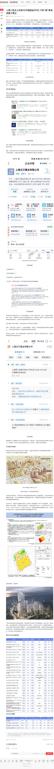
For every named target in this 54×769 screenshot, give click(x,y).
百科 (2, 18)
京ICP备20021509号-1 (27, 763)
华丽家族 (42, 53)
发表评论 (49, 753)
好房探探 (40, 2)
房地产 (12, 49)
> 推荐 (4, 6)
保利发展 (22, 47)
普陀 (25, 81)
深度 (2, 12)
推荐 (2, 9)
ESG (34, 2)
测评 (2, 15)
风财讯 (1, 6)
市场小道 (28, 2)
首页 (22, 2)
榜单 (46, 2)
